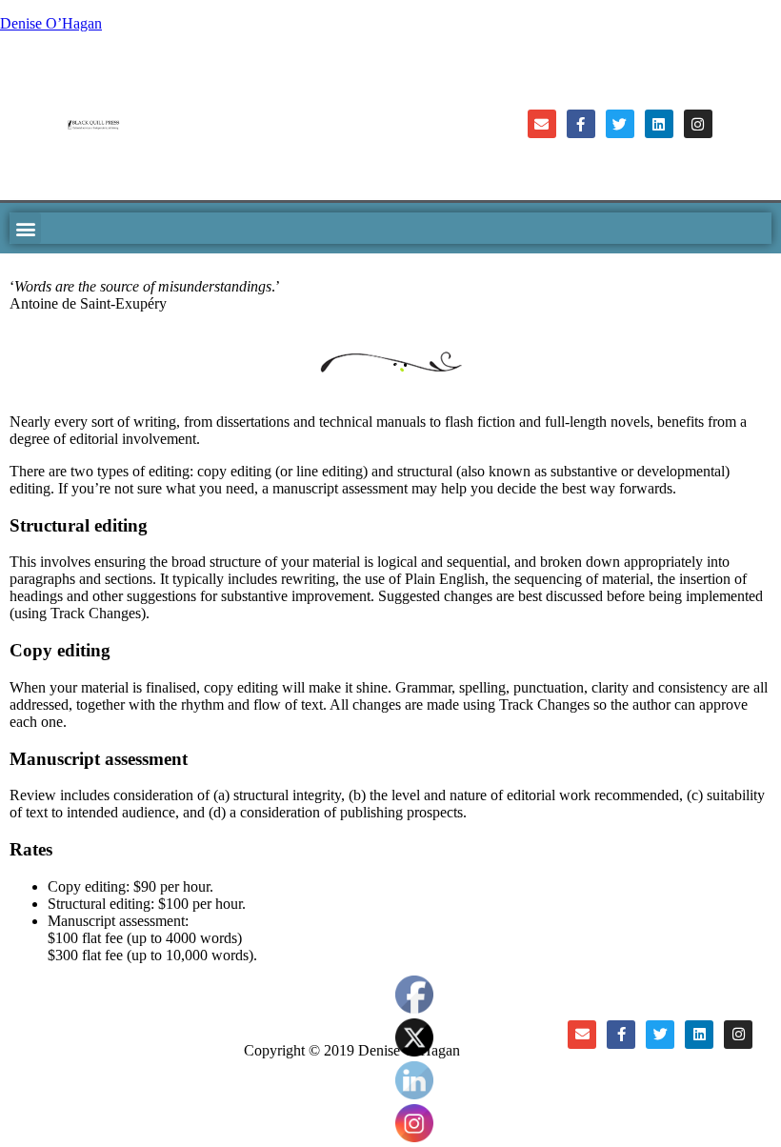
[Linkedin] (659, 124)
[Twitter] (620, 124)
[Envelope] (542, 124)
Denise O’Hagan (51, 23)
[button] (25, 228)
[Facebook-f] (581, 124)
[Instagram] (698, 124)
